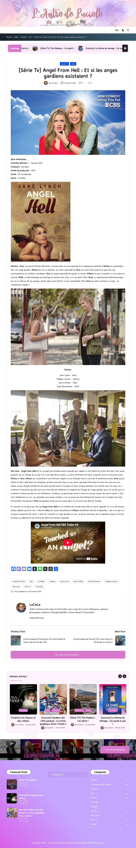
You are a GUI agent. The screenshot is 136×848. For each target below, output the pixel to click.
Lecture (26, 710)
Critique (52, 581)
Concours (95, 789)
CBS (31, 581)
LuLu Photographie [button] (115, 749)
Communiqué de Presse (101, 784)
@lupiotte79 (57, 774)
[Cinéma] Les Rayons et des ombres (31, 797)
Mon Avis (16, 586)
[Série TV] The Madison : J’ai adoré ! (53, 719)
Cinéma (94, 780)
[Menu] (117, 30)
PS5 (112, 710)
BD (18, 710)
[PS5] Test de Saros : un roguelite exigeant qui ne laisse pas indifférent (112, 720)
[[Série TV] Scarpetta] (12, 784)
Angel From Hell (19, 581)
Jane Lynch (64, 581)
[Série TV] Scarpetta (28, 780)
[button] (36, 618)
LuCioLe (34, 604)
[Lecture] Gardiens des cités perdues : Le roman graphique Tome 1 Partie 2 (23, 720)
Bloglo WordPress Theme (93, 842)
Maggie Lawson (111, 581)
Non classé (95, 815)
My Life (94, 811)
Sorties (94, 824)
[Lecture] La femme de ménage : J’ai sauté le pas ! (56, 48)
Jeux (106, 710)
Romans (83, 710)
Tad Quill (39, 586)
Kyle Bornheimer (94, 581)
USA (73, 64)
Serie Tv (64, 64)
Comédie (41, 581)
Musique (94, 806)
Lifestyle (94, 802)
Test (120, 710)
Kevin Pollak (78, 581)
